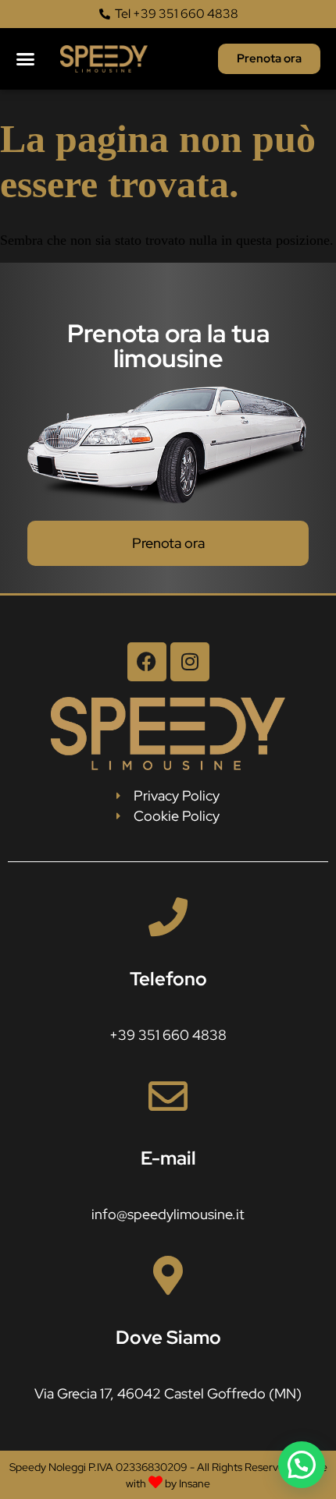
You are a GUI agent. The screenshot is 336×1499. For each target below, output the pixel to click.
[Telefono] (168, 916)
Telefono (168, 979)
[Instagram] (189, 661)
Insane (194, 1483)
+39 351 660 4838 (168, 1035)
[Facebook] (146, 661)
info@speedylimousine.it (168, 1214)
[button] (25, 59)
